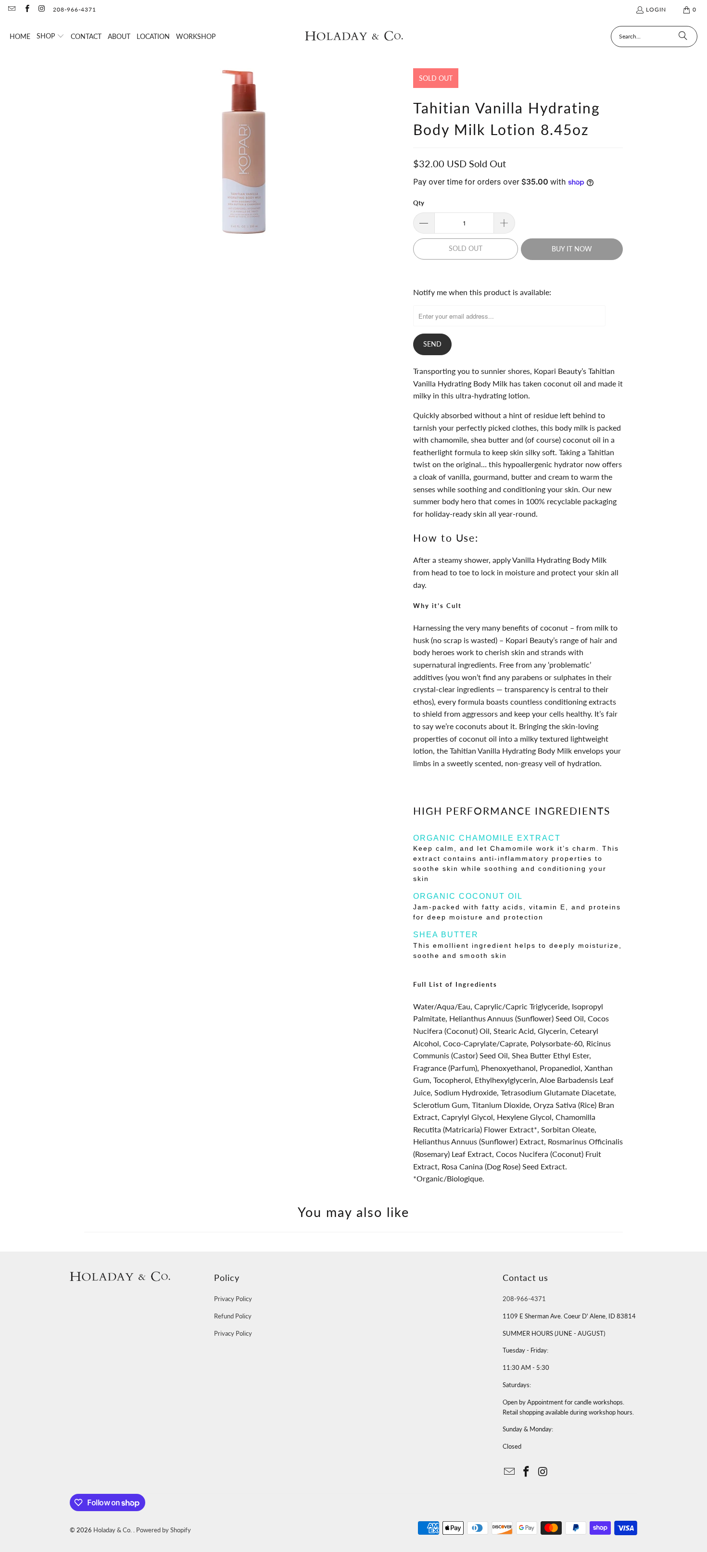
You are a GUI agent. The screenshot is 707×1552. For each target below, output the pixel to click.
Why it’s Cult (437, 605)
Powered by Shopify (163, 1530)
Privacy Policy (233, 1299)
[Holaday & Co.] (354, 36)
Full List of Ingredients (455, 984)
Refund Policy (233, 1316)
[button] (50, 36)
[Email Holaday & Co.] (11, 9)
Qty (418, 203)
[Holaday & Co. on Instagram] (42, 9)
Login (656, 9)
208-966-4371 (74, 9)
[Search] (683, 36)
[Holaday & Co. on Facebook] (26, 9)
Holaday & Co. (113, 1530)
